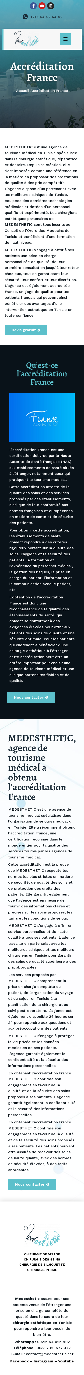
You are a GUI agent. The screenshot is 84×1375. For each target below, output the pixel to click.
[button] (65, 39)
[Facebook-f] (33, 5)
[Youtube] (42, 5)
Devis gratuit (24, 330)
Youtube (66, 1361)
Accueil (22, 90)
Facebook (19, 1361)
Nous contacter (28, 697)
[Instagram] (50, 5)
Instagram (43, 1361)
